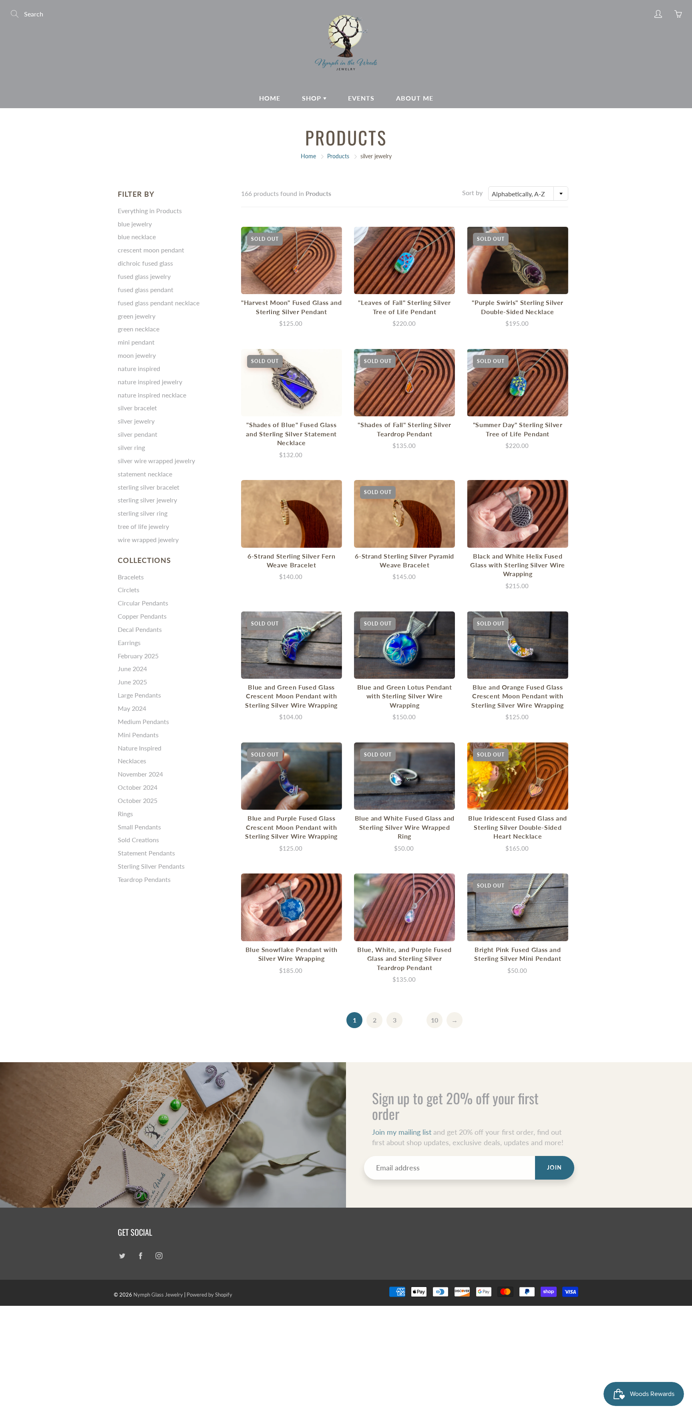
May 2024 (132, 708)
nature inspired (139, 368)
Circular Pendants (143, 603)
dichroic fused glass (145, 263)
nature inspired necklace (152, 395)
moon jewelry (137, 355)
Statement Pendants (146, 853)
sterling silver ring (142, 513)
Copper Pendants (142, 616)
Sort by (472, 192)
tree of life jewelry (143, 526)
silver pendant (137, 434)
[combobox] (528, 193)
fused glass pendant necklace (158, 303)
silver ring (131, 447)
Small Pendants (139, 827)
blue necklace (137, 236)
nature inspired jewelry (150, 381)
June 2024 (132, 668)
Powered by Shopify (209, 1294)
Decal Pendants (140, 629)
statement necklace (145, 474)
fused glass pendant (145, 289)
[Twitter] (122, 1256)
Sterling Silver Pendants (151, 866)
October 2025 (137, 800)
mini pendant (136, 342)
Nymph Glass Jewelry (158, 1294)
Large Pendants (139, 695)
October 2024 (137, 787)
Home (269, 98)
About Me (414, 98)
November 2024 (140, 774)
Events (361, 98)
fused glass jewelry (144, 276)
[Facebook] (140, 1256)
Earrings (129, 642)
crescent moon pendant (151, 250)
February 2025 (138, 656)
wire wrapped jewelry (148, 539)
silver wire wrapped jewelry (156, 460)
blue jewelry (135, 224)
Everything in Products (150, 210)
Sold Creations (138, 839)
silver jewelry (136, 421)
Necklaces (132, 760)
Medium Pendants (143, 721)
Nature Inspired (139, 748)
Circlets (128, 589)
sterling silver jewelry (147, 500)
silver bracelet (137, 407)
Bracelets (131, 577)
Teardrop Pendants (144, 879)
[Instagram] (159, 1256)
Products (338, 156)
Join (554, 1167)
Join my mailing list (401, 1132)
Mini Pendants (138, 734)
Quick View (291, 260)
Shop (312, 98)
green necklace (138, 329)
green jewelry (136, 316)
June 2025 (132, 682)
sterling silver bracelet (148, 487)
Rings (125, 813)
